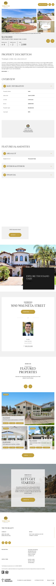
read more (28, 281)
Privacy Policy (50, 580)
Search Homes (31, 554)
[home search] (49, 4)
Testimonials (31, 562)
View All (46, 26)
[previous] (26, 386)
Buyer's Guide (31, 559)
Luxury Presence (27, 580)
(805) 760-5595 (43, 4)
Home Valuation (32, 552)
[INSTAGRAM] (6, 542)
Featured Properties (33, 549)
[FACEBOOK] (3, 542)
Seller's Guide (31, 561)
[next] (30, 386)
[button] (28, 500)
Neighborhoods (32, 551)
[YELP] (9, 542)
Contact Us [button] (31, 555)
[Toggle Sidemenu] (53, 4)
